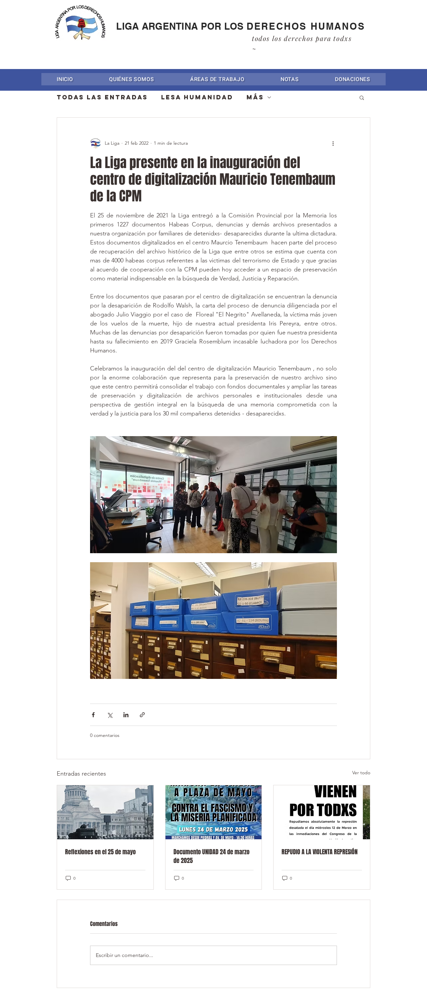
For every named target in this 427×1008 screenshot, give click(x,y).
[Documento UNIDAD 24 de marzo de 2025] (213, 812)
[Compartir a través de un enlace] (142, 715)
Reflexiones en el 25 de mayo (100, 852)
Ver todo (361, 773)
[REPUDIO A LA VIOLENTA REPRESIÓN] (322, 812)
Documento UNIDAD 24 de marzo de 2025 (211, 856)
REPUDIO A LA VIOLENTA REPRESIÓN (320, 852)
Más (255, 97)
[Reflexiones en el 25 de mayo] (105, 812)
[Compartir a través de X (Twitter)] (109, 715)
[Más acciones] (333, 143)
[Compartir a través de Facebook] (93, 715)
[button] (217, 79)
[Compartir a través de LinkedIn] (126, 715)
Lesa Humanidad (197, 97)
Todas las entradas (102, 97)
